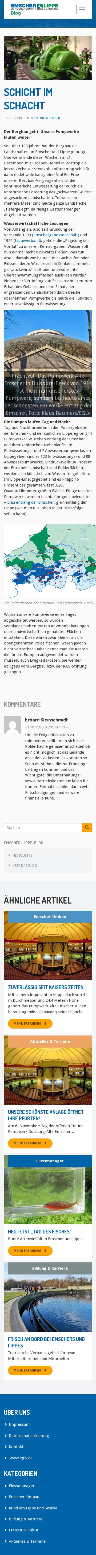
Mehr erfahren (27, 1024)
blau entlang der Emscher (30, 502)
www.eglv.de (21, 1457)
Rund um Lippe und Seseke (33, 1508)
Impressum (19, 1424)
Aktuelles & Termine (50, 1041)
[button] (7, 363)
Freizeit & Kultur (23, 1530)
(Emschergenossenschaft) (55, 235)
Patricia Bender (47, 118)
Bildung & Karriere (50, 1268)
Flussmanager (50, 1161)
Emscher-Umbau (50, 916)
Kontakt (16, 1446)
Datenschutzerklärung (29, 1435)
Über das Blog (25, 866)
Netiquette (22, 855)
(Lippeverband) (27, 240)
